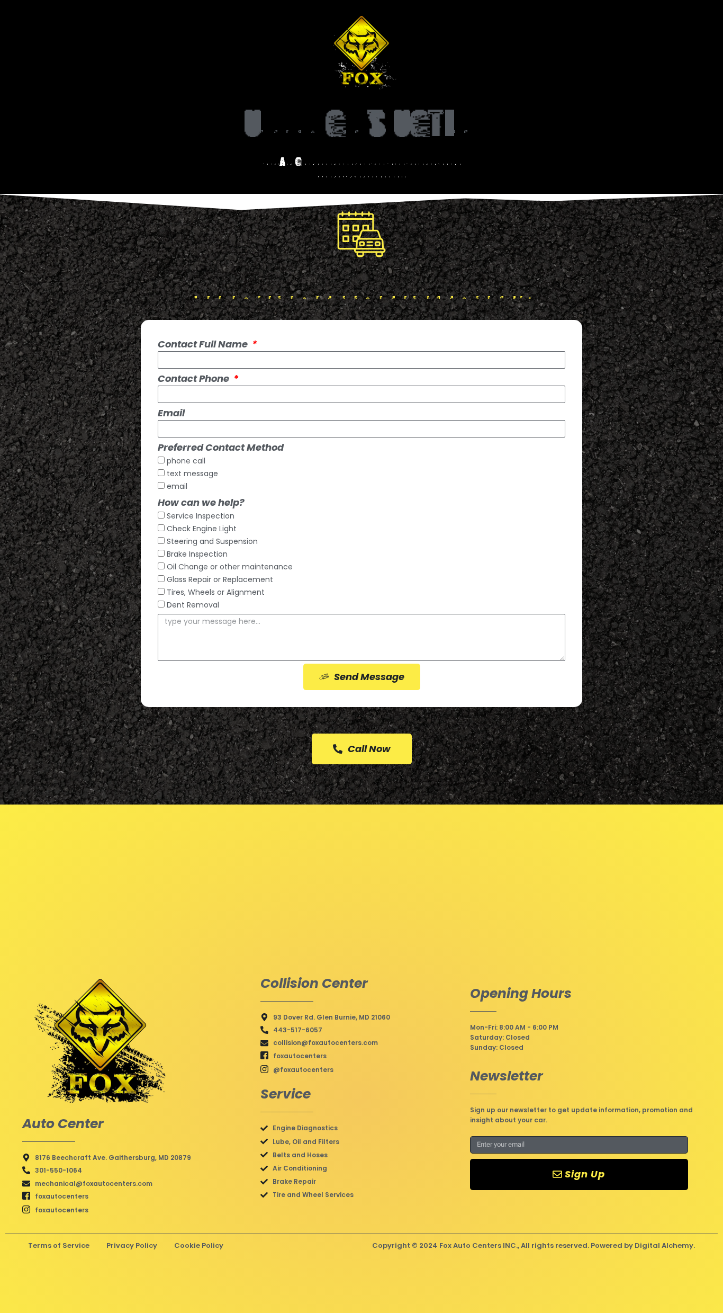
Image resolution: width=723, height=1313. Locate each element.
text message (192, 474)
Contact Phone (194, 378)
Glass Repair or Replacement (220, 580)
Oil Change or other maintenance (230, 567)
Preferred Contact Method (221, 447)
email (177, 486)
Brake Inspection (197, 554)
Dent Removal (193, 605)
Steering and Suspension (212, 542)
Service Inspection (200, 516)
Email (171, 412)
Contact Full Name (204, 344)
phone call (186, 461)
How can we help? (201, 502)
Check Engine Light (202, 529)
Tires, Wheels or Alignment (216, 592)
